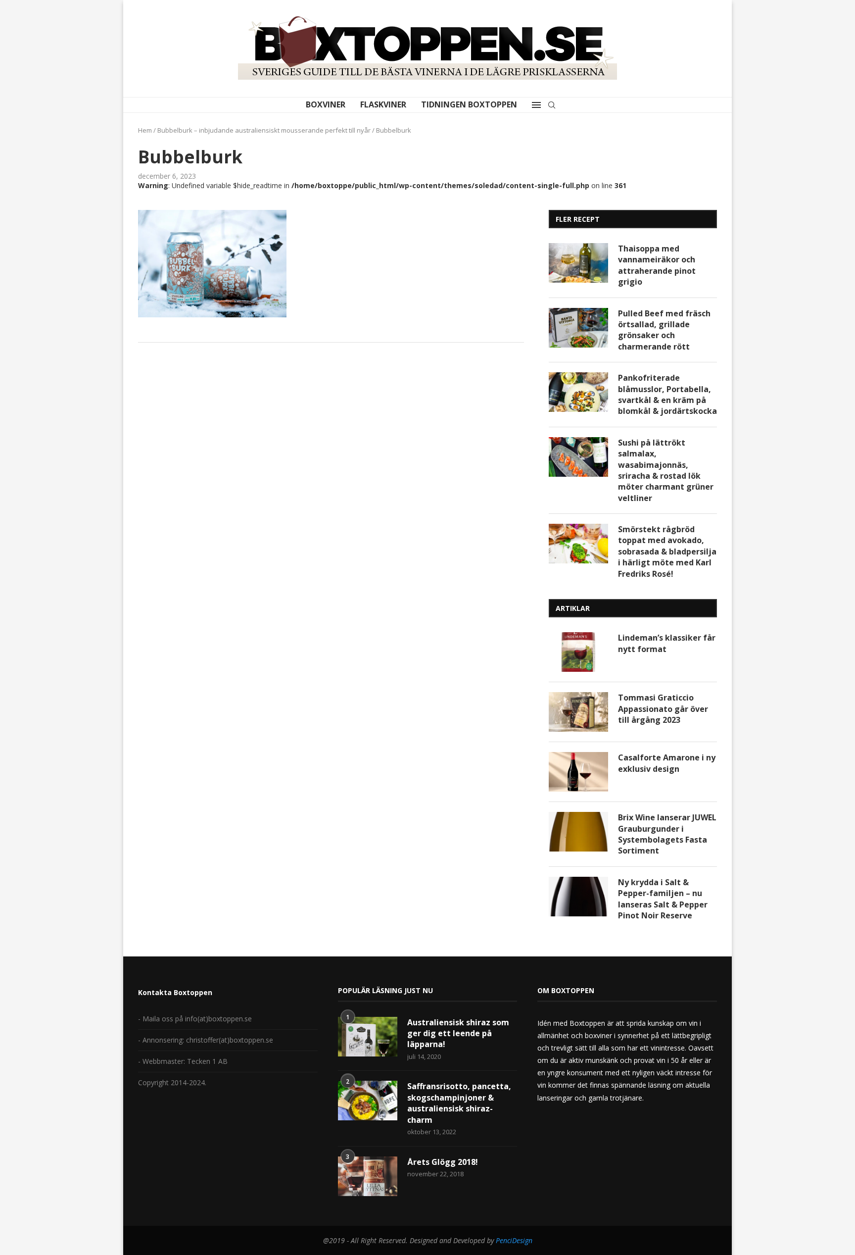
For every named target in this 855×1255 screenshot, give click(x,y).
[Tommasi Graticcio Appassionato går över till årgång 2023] (578, 712)
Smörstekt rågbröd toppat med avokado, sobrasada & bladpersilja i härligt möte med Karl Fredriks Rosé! (667, 551)
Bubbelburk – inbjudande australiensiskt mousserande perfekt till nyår (264, 130)
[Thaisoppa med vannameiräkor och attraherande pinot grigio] (578, 263)
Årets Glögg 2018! (442, 1161)
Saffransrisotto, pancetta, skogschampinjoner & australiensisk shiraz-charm (459, 1103)
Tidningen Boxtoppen (469, 104)
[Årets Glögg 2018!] (367, 1176)
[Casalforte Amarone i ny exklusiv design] (578, 772)
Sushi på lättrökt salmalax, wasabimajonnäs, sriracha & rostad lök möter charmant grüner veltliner (665, 470)
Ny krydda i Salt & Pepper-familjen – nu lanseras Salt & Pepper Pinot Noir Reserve (663, 899)
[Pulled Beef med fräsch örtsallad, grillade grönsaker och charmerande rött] (578, 328)
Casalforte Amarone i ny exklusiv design (666, 763)
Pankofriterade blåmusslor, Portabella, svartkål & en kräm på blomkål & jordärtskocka (667, 394)
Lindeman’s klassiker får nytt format (666, 643)
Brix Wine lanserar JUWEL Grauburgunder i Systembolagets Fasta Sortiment (667, 834)
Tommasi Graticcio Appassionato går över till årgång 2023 (663, 708)
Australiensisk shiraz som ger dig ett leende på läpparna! (458, 1033)
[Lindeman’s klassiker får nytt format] (578, 652)
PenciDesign (514, 1240)
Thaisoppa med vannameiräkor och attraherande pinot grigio (657, 265)
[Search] (552, 105)
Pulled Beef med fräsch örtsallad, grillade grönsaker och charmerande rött (664, 330)
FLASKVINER (383, 104)
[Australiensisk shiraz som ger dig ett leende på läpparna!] (367, 1036)
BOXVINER (325, 104)
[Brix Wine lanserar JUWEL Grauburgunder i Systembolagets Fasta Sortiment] (578, 832)
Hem (145, 130)
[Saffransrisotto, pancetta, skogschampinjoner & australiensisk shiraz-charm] (367, 1100)
